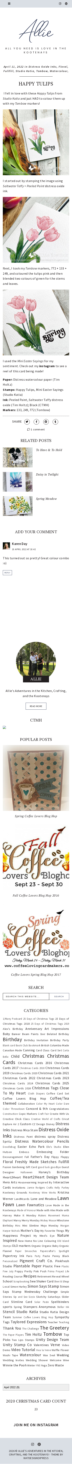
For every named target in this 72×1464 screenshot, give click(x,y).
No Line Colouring (44, 1241)
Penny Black (60, 1256)
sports (7, 1307)
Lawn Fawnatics (30, 1204)
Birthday (12, 1039)
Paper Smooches (26, 1251)
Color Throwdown (13, 1108)
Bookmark (34, 1045)
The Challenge (30, 1328)
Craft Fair (43, 1113)
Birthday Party (59, 1040)
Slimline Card (21, 1302)
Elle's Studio (53, 1146)
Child (15, 1056)
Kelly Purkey (62, 1187)
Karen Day (19, 544)
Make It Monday (25, 1215)
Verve (55, 1344)
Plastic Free (51, 1266)
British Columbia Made (55, 1045)
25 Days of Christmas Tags (38, 1018)
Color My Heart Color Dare (52, 1103)
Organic (36, 1246)
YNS (38, 1365)
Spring (18, 1307)
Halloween (27, 1172)
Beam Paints (30, 1034)
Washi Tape (10, 1355)
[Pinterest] (66, 4)
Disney (50, 1124)
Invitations (18, 1187)
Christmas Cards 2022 (19, 1078)
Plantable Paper (27, 1266)
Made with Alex (46, 1210)
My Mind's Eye (44, 1235)
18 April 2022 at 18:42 (24, 549)
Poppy (19, 1271)
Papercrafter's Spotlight (54, 1251)
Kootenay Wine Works (42, 1192)
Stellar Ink (63, 1306)
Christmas (33, 1056)
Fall (27, 1157)
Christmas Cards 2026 (17, 1088)
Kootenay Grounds (15, 1192)
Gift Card (31, 1167)
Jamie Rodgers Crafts (40, 1187)
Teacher (53, 1322)
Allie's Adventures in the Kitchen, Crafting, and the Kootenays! (36, 1452)
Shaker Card (44, 1281)
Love (49, 1205)
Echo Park (36, 1147)
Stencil (9, 1311)
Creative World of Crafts (45, 1119)
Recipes (29, 1276)
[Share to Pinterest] (46, 422)
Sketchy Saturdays (48, 1297)
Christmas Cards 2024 (18, 1083)
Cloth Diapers (36, 1093)
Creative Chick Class (16, 1119)
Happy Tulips (36, 83)
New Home (25, 1241)
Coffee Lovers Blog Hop (24, 1098)
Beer (42, 1034)
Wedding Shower (37, 1360)
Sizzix (32, 1296)
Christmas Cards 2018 (31, 1068)
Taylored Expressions (29, 1321)
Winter (31, 1365)
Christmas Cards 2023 (53, 1078)
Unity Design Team (52, 1339)
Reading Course (13, 1276)
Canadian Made (12, 1050)
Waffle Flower (60, 1350)
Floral (63, 66)
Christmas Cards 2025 (52, 1083)
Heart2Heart (12, 1177)
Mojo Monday (50, 1225)
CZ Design (38, 1124)
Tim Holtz (33, 1334)
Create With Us (59, 1114)
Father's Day (40, 1157)
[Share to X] (27, 422)
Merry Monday (31, 1220)
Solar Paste (41, 1301)
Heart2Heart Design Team (46, 1177)
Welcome (55, 1360)
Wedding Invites (13, 1360)
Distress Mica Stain (24, 1130)
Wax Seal (49, 1355)
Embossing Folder (53, 1152)
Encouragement (13, 1157)
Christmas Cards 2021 (53, 1073)
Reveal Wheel (60, 1276)
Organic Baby (50, 1246)
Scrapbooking (21, 1281)
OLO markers (21, 1246)
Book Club (22, 1045)
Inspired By (45, 1182)
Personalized (10, 1261)
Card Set (56, 1050)
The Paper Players (13, 1334)
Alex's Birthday (13, 1029)
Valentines (41, 1345)
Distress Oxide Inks (43, 66)
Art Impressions (57, 1029)
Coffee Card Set (57, 1093)
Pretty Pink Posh (35, 1271)
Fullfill (8, 71)
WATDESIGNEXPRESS (36, 1458)
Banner (16, 1034)
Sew (33, 1281)
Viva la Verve (43, 1350)
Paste (46, 1256)
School (8, 1281)
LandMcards (22, 1199)
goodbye (56, 1167)
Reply (7, 572)
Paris (29, 1256)
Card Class (43, 1050)
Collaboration (26, 1103)
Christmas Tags (45, 1088)
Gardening (18, 1167)
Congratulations (59, 1109)
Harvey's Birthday (54, 1172)
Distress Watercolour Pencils (42, 1141)
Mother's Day (30, 1230)
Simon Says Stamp (43, 1286)
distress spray (45, 1136)
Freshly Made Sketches (35, 1161)
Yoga (44, 1365)
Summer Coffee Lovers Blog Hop (33, 1317)
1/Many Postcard (12, 1018)
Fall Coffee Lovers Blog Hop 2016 (36, 895)
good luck (44, 1167)
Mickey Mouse (48, 1220)
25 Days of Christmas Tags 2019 (50, 1023)
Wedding (63, 1355)
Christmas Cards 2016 (35, 1063)
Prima (51, 1271)
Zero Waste (56, 1365)
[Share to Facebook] (36, 422)
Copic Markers (28, 1114)
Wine (66, 1360)
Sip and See (20, 1296)
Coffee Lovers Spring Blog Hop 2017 (36, 975)
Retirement (44, 1276)
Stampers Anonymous (39, 1307)
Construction (10, 1113)
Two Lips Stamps (23, 1340)
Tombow (42, 71)
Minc (17, 1225)
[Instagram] (60, 4)
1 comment (37, 429)
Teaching (64, 1322)
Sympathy (62, 1317)
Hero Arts (10, 1182)
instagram (47, 366)
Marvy (17, 1220)
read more (36, 706)
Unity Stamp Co (17, 1344)
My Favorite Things (52, 1230)
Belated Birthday (58, 1034)
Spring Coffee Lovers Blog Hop (36, 816)
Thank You (12, 1328)
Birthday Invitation (36, 1040)
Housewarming (27, 1182)
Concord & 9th (37, 1109)
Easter (22, 1147)
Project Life (62, 1271)
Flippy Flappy (60, 1157)
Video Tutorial (23, 1349)
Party (38, 1256)
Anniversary (33, 1029)
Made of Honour (26, 1210)
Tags (6, 1322)
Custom (25, 1124)
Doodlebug (9, 1146)
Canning (29, 1050)
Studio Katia (25, 71)
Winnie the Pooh (15, 1365)
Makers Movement (49, 1215)
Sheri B (58, 1281)
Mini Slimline (30, 1225)
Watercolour (59, 71)
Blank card (9, 1045)
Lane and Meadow (43, 1199)
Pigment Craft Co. (36, 1260)
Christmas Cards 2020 (23, 1073)
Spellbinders (60, 1302)
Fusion (7, 1167)
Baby (6, 1034)
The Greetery (54, 1328)
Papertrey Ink (13, 1256)
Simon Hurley (18, 1286)
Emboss (24, 1152)
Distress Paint (23, 1136)
